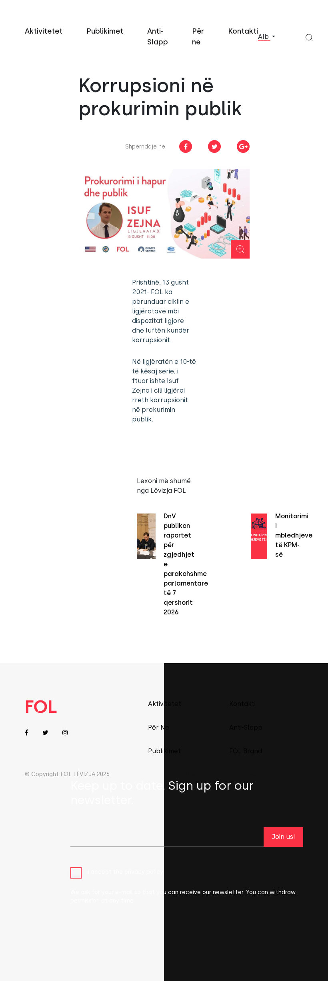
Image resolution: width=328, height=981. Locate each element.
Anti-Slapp (245, 727)
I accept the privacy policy (125, 872)
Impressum (247, 774)
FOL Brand (245, 751)
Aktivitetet (43, 31)
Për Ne (158, 727)
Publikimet (104, 31)
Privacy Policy (203, 774)
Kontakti (243, 31)
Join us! (283, 837)
